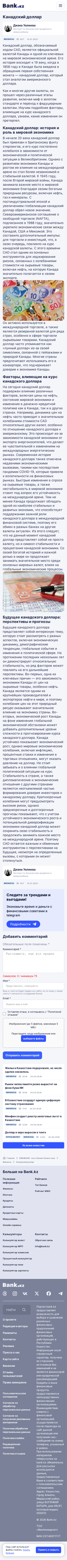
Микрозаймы (10, 1219)
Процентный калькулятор (17, 1258)
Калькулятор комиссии (16, 1252)
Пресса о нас (11, 1352)
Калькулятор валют (14, 1240)
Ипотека (7, 1194)
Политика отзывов (14, 1453)
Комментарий (12, 949)
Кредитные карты (13, 1212)
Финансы (9, 39)
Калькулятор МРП (13, 1246)
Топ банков (41, 1185)
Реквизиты (10, 1332)
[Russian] (47, 5)
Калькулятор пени (13, 1264)
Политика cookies (13, 1438)
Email (7, 998)
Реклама (8, 1345)
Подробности (20, 924)
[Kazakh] (51, 5)
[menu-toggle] (60, 5)
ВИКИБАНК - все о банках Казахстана (37, 1158)
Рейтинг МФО (42, 1191)
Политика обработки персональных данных (16, 1430)
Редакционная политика (11, 1446)
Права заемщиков (14, 1382)
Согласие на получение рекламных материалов (16, 1419)
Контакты (9, 1339)
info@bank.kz (42, 1246)
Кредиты (8, 1200)
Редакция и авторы (15, 1326)
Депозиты (8, 1206)
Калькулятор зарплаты (16, 1270)
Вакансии (9, 1365)
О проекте (9, 1319)
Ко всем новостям (33, 1145)
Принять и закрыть (48, 1550)
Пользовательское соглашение (14, 1395)
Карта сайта (11, 1359)
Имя (6, 980)
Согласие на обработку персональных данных (16, 1406)
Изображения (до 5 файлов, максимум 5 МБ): (33, 1025)
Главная (11, 1158)
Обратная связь (44, 1240)
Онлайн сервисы (12, 1225)
